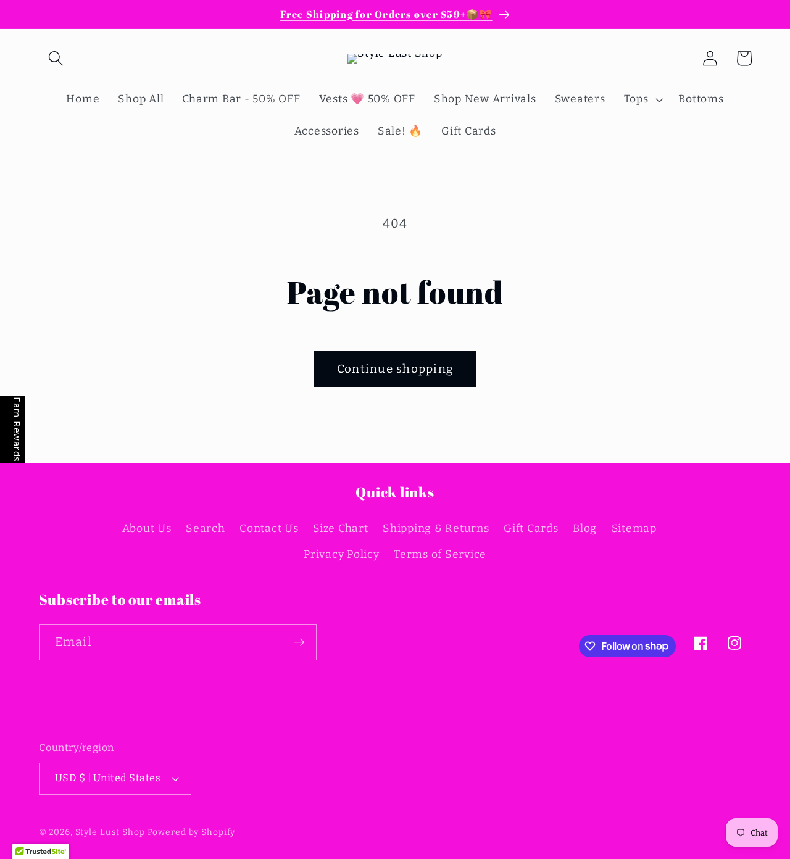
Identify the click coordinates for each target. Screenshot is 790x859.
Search (205, 528)
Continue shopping (395, 369)
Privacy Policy (342, 554)
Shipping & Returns (436, 528)
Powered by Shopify (192, 832)
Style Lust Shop (110, 832)
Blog (585, 528)
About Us (147, 528)
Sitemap (634, 528)
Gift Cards (531, 528)
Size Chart (340, 528)
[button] (56, 58)
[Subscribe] (299, 642)
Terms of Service (440, 554)
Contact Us (269, 528)
